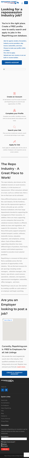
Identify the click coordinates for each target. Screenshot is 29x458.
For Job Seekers (5, 403)
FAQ (2, 411)
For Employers (5, 405)
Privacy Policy (4, 421)
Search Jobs (4, 400)
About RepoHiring (6, 408)
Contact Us (4, 416)
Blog (2, 413)
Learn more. (21, 367)
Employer (4, 444)
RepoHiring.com (9, 35)
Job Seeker (5, 446)
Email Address (5, 436)
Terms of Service (5, 418)
